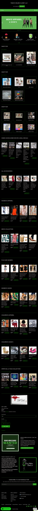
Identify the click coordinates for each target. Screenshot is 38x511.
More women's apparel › (5, 203)
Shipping (7, 411)
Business (22, 498)
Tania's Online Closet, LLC (19, 3)
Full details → (3, 430)
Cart (23, 6)
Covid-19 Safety (13, 499)
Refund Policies (3, 497)
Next (36, 22)
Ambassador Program (8, 504)
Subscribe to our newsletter (19, 479)
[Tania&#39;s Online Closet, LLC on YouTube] (35, 506)
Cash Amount (3, 414)
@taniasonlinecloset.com (27, 494)
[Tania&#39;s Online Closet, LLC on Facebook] (28, 506)
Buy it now (6, 426)
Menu (3, 10)
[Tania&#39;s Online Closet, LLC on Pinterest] (30, 506)
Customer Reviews (14, 497)
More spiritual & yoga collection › (6, 371)
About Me (12, 494)
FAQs (11, 501)
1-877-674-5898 (23, 496)
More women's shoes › (5, 291)
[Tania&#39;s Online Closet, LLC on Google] (32, 506)
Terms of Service (4, 498)
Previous (2, 22)
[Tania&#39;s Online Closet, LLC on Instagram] (33, 506)
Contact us (12, 498)
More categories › (4, 49)
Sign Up (34, 484)
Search (2, 494)
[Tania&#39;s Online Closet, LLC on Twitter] (26, 506)
